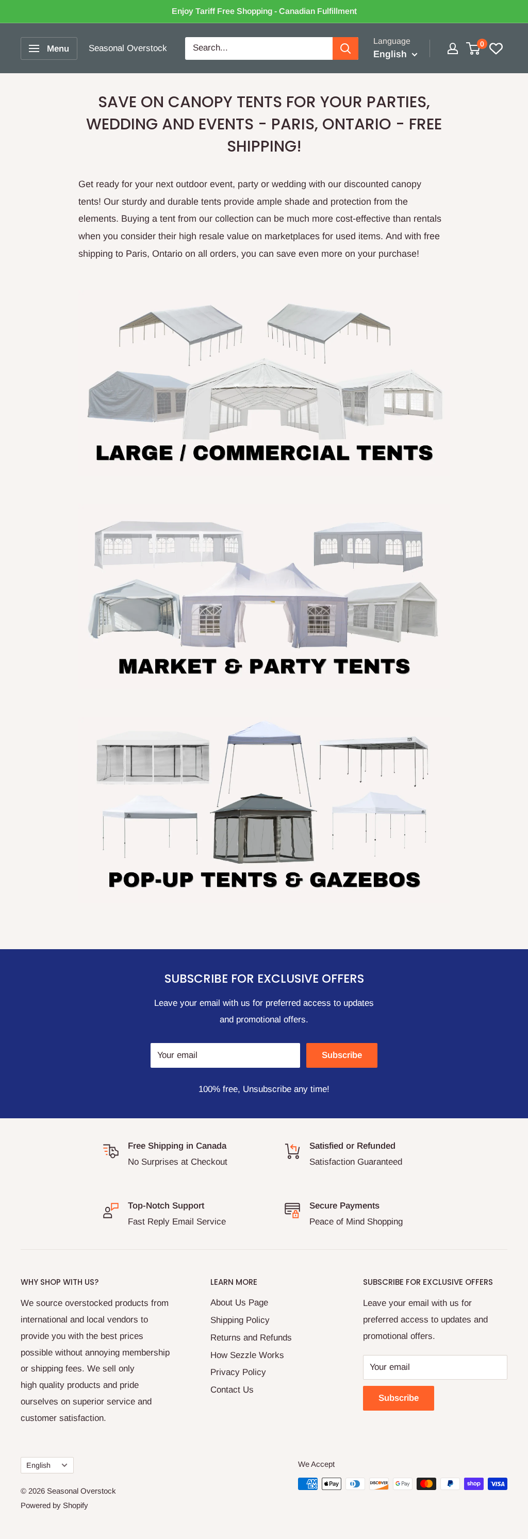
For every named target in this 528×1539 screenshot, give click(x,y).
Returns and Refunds (251, 1338)
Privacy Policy (238, 1372)
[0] (473, 48)
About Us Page (239, 1303)
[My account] (453, 48)
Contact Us (232, 1390)
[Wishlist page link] (496, 48)
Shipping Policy (240, 1320)
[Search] (345, 48)
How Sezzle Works (247, 1355)
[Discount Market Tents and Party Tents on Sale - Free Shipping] (264, 596)
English (38, 1465)
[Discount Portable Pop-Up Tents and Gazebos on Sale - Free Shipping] (264, 810)
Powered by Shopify (54, 1505)
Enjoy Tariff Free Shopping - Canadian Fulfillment (264, 11)
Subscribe (342, 1055)
